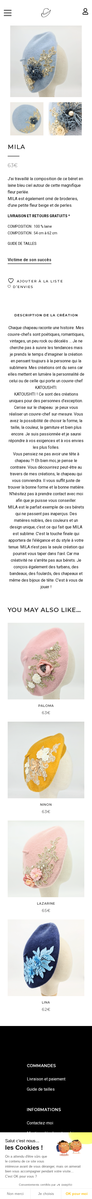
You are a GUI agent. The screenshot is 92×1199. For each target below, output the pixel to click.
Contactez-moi (40, 1123)
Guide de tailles (41, 1089)
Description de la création (46, 315)
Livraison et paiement (46, 1079)
